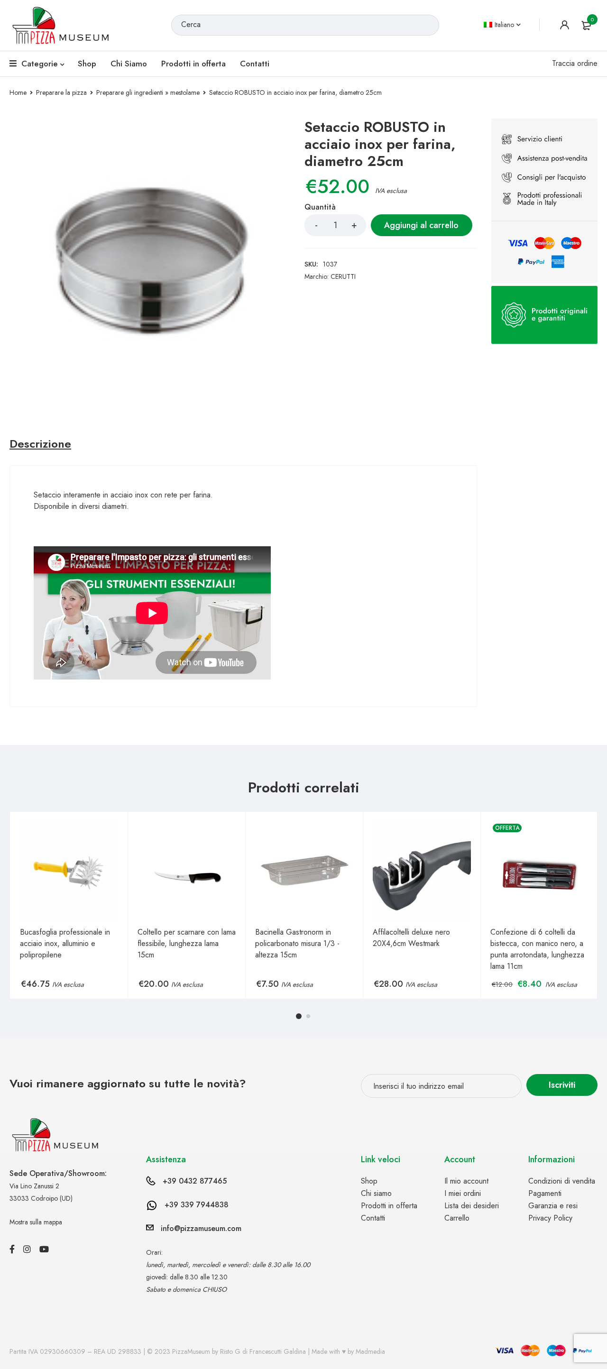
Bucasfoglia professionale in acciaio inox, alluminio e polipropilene (65, 943)
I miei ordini (462, 1193)
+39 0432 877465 (195, 1181)
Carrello (456, 1218)
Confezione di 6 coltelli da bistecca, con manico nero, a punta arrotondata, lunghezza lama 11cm (537, 949)
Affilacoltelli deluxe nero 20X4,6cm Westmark (411, 938)
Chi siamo (376, 1193)
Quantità (320, 207)
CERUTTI (343, 276)
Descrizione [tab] (40, 444)
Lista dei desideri (471, 1205)
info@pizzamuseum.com (201, 1228)
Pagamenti (544, 1193)
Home (18, 92)
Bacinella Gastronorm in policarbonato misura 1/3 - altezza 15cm (297, 943)
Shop (369, 1181)
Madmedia (370, 1351)
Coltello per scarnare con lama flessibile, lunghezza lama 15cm (187, 943)
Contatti (373, 1218)
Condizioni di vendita (561, 1181)
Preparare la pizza (61, 92)
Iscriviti (562, 1085)
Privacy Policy (550, 1218)
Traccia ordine (575, 63)
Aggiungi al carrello (421, 225)
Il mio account (466, 1181)
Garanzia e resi (553, 1205)
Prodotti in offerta (389, 1205)
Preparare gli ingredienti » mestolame (148, 92)
